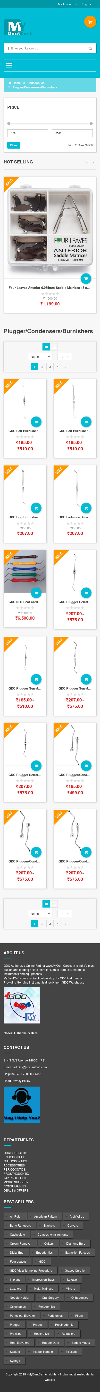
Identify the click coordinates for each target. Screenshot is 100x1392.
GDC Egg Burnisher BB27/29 (29, 517)
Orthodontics (79, 1297)
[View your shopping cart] (90, 22)
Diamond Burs (75, 1243)
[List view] (54, 346)
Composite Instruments (53, 1234)
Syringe (15, 1360)
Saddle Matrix (81, 1342)
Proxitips (15, 1333)
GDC (42, 1261)
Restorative (41, 1333)
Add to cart (20, 278)
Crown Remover (21, 1243)
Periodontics (46, 1306)
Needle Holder (19, 1297)
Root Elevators (19, 1342)
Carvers (72, 1225)
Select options (36, 422)
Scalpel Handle (43, 1351)
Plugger (15, 1324)
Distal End (17, 1252)
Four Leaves (18, 1261)
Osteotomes (18, 1306)
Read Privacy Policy (17, 1081)
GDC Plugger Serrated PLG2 (29, 688)
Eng (85, 4)
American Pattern (45, 1216)
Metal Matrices (43, 1288)
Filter (13, 145)
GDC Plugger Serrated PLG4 (29, 774)
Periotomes (55, 1315)
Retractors (68, 1333)
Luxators (15, 1288)
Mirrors (70, 1288)
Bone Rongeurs (20, 1225)
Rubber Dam (50, 1342)
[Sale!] (25, 657)
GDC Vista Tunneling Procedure (31, 1270)
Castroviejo (17, 1234)
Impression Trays (43, 1279)
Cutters (49, 1243)
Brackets (49, 1225)
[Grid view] (46, 346)
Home (17, 83)
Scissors (71, 1351)
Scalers (15, 1351)
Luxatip (72, 1279)
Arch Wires (77, 1216)
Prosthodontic (64, 1324)
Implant (15, 1279)
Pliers (79, 1315)
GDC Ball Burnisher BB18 (27, 430)
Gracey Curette (75, 1270)
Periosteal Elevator (22, 1315)
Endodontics (36, 83)
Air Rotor (16, 1216)
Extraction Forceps (77, 1252)
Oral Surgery (50, 1297)
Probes (37, 1324)
